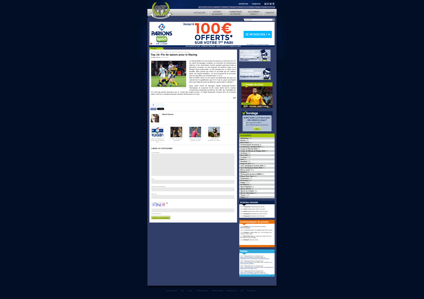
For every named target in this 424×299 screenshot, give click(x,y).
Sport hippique (246, 187)
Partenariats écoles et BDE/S (251, 174)
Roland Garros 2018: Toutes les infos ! (254, 211)
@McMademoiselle (245, 273)
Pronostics (244, 180)
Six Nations (244, 184)
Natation (243, 172)
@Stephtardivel (255, 258)
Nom (152, 179)
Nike (254, 7)
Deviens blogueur (217, 13)
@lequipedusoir (269, 267)
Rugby (229, 7)
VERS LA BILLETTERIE (207, 7)
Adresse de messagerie (158, 186)
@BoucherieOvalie (245, 268)
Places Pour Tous (247, 176)
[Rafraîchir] (167, 203)
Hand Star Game (249, 239)
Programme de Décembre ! (252, 216)
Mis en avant (245, 170)
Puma (261, 7)
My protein (270, 7)
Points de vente (232, 290)
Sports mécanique (247, 193)
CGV (182, 290)
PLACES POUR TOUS (157, 52)
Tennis (237, 7)
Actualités (199, 13)
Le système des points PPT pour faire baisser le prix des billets (255, 236)
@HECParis (254, 268)
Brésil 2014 (245, 7)
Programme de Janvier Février (253, 213)
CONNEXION (256, 4)
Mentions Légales (217, 290)
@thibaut (251, 263)
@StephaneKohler (264, 258)
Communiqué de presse (235, 13)
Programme (244, 178)
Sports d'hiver (245, 189)
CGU (241, 290)
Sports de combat (247, 191)
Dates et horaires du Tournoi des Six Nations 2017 (157, 140)
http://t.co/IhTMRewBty (246, 257)
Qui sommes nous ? (254, 13)
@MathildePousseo (245, 258)
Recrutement (251, 290)
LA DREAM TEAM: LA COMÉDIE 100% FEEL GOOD (256, 230)
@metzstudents (244, 263)
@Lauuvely (264, 273)
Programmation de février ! (252, 206)
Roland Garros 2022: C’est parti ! (252, 209)
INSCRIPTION (243, 4)
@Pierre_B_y (269, 262)
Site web (153, 194)
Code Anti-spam (156, 213)
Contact (270, 13)
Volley (242, 197)
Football (220, 7)
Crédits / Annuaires (202, 290)
